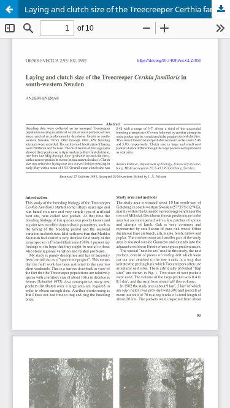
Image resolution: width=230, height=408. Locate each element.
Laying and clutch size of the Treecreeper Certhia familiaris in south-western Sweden (127, 9)
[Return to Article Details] (9, 9)
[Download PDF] (221, 9)
